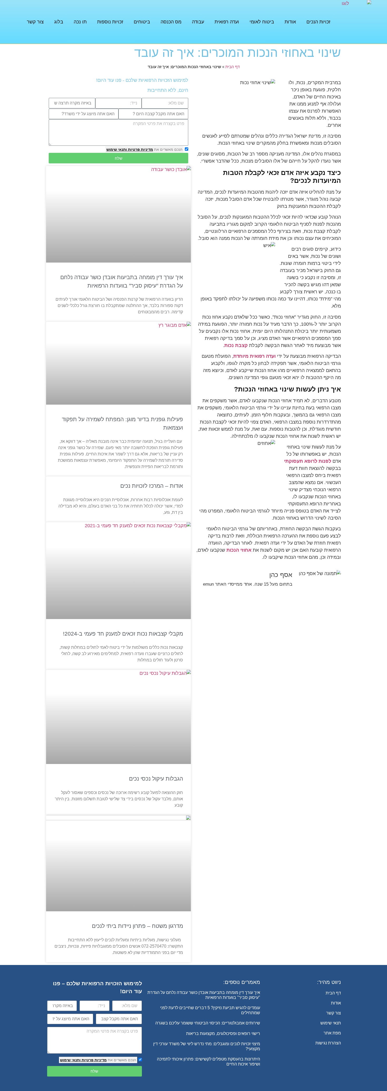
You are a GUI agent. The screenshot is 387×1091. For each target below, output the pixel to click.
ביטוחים (142, 21)
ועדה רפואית (227, 21)
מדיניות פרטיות (140, 149)
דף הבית (232, 66)
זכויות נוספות (110, 21)
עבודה (198, 21)
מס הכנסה (171, 21)
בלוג (58, 21)
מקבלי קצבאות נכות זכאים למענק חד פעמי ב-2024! (123, 634)
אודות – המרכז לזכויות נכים (151, 486)
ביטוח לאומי (262, 21)
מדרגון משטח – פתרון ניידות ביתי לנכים (137, 926)
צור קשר (35, 21)
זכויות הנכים (318, 21)
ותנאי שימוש (116, 149)
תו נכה (80, 21)
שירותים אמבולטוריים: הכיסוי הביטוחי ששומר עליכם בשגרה (207, 1023)
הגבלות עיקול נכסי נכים (156, 779)
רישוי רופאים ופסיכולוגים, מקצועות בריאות (223, 1033)
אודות (290, 21)
